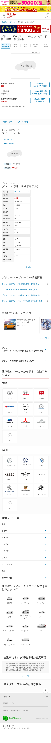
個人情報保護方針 (15, 710)
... (14, 22)
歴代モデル (8, 122)
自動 (45, 45)
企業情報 (5, 710)
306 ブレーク (8, 140)
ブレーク (17, 192)
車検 (25, 45)
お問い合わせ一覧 (15, 728)
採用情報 (25, 710)
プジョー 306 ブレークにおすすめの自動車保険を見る (22, 301)
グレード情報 (23, 122)
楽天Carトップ (6, 22)
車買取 (15, 45)
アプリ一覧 (6, 728)
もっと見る (25, 267)
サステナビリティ (26, 728)
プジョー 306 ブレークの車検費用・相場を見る (19, 290)
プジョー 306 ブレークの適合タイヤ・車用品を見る (21, 295)
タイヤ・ (35, 45)
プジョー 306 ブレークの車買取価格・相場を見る (20, 284)
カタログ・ (5, 45)
